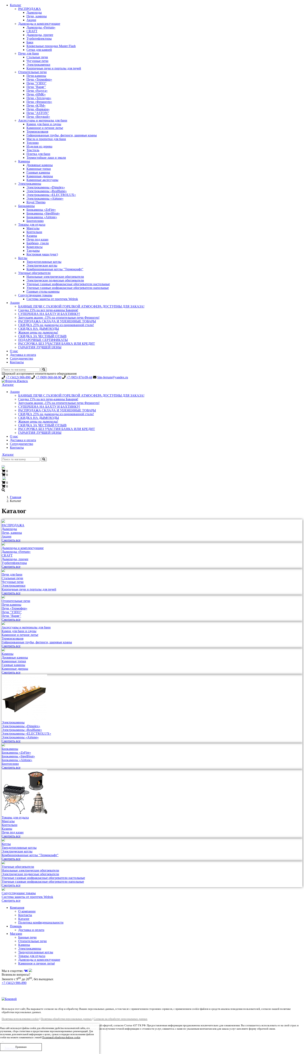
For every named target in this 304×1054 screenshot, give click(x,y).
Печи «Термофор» (39, 79)
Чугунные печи (37, 61)
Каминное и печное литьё (36, 963)
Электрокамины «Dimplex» (45, 187)
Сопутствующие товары (35, 295)
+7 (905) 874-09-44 (79, 377)
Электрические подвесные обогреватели (55, 280)
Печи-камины (36, 76)
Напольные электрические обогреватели (55, 276)
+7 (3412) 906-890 (18, 377)
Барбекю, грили (37, 243)
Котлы (22, 258)
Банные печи (27, 937)
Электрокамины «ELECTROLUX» (51, 195)
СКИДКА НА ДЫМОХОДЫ (38, 328)
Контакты (17, 362)
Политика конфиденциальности (40, 922)
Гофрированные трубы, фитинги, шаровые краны (61, 135)
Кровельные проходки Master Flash (51, 46)
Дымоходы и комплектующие (39, 23)
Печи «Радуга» (37, 90)
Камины (24, 161)
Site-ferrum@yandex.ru (112, 377)
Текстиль (32, 150)
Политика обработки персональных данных (66, 1018)
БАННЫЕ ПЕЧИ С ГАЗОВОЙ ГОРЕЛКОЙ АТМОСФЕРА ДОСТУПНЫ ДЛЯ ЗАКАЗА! (81, 306)
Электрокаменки (38, 64)
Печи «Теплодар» (38, 98)
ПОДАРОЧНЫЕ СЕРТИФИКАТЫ (43, 340)
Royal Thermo (35, 202)
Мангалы (32, 228)
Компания (17, 907)
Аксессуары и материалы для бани (42, 120)
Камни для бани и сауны (43, 124)
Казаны (31, 235)
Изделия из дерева (39, 146)
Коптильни (34, 232)
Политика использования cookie (20, 1018)
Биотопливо (35, 221)
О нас (14, 351)
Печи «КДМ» (35, 105)
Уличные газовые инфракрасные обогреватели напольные (67, 288)
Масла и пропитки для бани (46, 139)
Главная (15, 497)
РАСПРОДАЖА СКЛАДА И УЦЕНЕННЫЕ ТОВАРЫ (57, 321)
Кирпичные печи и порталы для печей (53, 68)
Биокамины (26, 206)
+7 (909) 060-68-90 (48, 377)
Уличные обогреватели (34, 273)
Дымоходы (34, 12)
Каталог (15, 5)
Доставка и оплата (23, 354)
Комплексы (34, 247)
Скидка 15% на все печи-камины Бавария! (48, 310)
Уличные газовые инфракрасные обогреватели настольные (68, 284)
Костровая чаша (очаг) (42, 254)
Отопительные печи (32, 72)
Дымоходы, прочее (39, 35)
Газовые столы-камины (43, 291)
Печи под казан (37, 239)
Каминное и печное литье (44, 128)
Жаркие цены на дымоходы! (38, 332)
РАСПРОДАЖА (29, 9)
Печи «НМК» (36, 94)
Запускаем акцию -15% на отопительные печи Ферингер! (58, 317)
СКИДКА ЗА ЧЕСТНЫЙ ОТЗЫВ (42, 336)
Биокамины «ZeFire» (41, 209)
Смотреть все (11, 540)
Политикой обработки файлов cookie (61, 1037)
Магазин (16, 933)
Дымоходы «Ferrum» (40, 27)
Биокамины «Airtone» (41, 217)
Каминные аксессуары (42, 180)
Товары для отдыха (31, 224)
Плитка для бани (38, 154)
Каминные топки (38, 168)
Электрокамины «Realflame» (46, 191)
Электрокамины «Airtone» (44, 198)
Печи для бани (28, 53)
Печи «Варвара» (38, 109)
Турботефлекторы (39, 38)
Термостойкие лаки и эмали (46, 157)
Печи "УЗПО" (36, 83)
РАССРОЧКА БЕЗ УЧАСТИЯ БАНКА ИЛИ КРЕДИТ (56, 343)
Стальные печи (37, 57)
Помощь (16, 926)
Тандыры (33, 250)
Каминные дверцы (39, 176)
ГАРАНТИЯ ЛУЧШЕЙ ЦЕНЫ (39, 347)
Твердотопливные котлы (43, 262)
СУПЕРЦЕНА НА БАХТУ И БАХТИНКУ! (49, 314)
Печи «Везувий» (38, 116)
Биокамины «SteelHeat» (43, 213)
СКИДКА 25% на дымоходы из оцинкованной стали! (56, 325)
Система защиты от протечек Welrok (52, 299)
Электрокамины (29, 183)
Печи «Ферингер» (39, 102)
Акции (31, 20)
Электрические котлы (41, 265)
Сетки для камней (39, 49)
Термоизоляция (37, 131)
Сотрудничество (21, 358)
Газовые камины (38, 172)
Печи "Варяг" (36, 87)
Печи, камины (36, 16)
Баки (29, 42)
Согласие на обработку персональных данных (120, 1018)
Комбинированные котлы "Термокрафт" (54, 269)
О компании (27, 911)
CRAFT (31, 31)
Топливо (32, 142)
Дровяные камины (39, 165)
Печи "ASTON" (37, 113)
